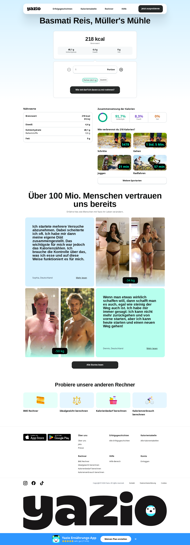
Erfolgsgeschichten (62, 8)
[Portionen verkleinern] (69, 69)
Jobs (80, 444)
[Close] (135, 539)
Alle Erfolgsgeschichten (119, 440)
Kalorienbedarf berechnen (89, 468)
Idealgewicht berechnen (88, 465)
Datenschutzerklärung (148, 483)
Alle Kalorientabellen (150, 440)
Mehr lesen (81, 277)
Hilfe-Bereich (115, 461)
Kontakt (132, 483)
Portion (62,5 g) (90, 80)
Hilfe (124, 8)
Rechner (109, 8)
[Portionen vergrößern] (121, 69)
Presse (81, 448)
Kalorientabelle (89, 8)
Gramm (103, 80)
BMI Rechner (83, 461)
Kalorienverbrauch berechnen (91, 472)
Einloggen (145, 461)
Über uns (82, 440)
